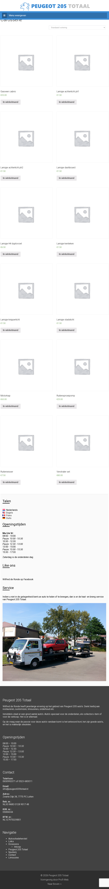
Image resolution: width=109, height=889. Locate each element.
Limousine (13, 857)
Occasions (13, 844)
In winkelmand (10, 102)
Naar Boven (54, 884)
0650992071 (9, 781)
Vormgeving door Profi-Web (54, 879)
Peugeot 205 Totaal (18, 849)
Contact (12, 855)
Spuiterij (12, 852)
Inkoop (17, 846)
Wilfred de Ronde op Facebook (18, 579)
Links (11, 841)
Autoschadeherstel (17, 838)
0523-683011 (25, 781)
